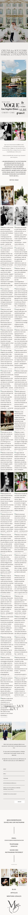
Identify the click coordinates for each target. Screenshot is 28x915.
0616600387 (14, 846)
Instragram (10, 852)
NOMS (5, 769)
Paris (24, 148)
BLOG (14, 889)
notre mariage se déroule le (9, 783)
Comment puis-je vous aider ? (10, 794)
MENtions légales (14, 896)
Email (4, 773)
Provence (4, 148)
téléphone (5, 778)
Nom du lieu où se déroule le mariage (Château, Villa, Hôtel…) (11, 788)
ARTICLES (14, 893)
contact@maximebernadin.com (14, 840)
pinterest (19, 852)
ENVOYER (19, 801)
